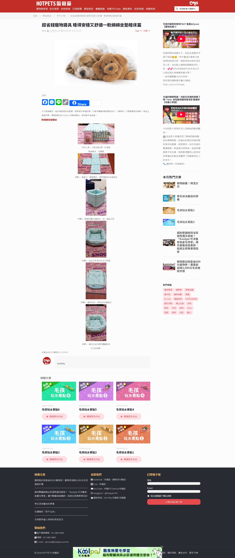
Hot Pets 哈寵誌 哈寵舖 (115, 497)
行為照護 (77, 8)
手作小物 (61, 15)
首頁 (35, 15)
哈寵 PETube (114, 8)
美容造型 (88, 8)
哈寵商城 (150, 8)
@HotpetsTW (111, 493)
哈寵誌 (103, 484)
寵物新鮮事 (42, 8)
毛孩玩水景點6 (51, 409)
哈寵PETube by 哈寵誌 (115, 488)
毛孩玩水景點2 (88, 452)
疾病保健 (65, 8)
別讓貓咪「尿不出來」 (46, 511)
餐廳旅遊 (100, 8)
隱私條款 (171, 552)
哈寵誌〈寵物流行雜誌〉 (115, 479)
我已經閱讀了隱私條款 (161, 495)
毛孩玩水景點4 (125, 409)
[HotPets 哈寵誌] (54, 3)
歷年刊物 (193, 552)
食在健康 (54, 8)
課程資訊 (127, 8)
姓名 (149, 480)
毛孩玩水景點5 (88, 409)
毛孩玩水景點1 (125, 452)
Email (150, 488)
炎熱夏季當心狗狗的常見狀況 (49, 519)
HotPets (53, 30)
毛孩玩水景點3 (51, 452)
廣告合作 (182, 552)
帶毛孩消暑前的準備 (44, 503)
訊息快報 (139, 8)
